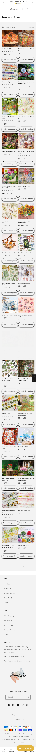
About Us (7, 584)
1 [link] (12, 566)
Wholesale (7, 588)
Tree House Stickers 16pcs (9, 151)
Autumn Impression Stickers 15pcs (26, 49)
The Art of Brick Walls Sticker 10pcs (24, 379)
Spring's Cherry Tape (24, 510)
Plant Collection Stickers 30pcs (8, 284)
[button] (4, 9)
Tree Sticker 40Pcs (7, 49)
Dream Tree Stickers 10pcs (25, 447)
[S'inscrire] (28, 697)
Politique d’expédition (19, 742)
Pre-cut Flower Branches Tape (9, 221)
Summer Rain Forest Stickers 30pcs (24, 221)
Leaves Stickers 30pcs (24, 283)
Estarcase (9, 734)
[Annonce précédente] (4, 2)
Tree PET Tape (6, 413)
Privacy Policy (8, 620)
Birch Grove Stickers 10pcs (9, 253)
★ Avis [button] (34, 378)
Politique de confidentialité (11, 739)
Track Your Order (9, 598)
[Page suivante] (23, 566)
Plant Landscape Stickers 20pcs (9, 349)
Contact (6, 603)
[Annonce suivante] (32, 2)
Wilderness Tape (6, 82)
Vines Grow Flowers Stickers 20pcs (26, 117)
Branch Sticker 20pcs (24, 186)
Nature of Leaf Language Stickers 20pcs (25, 414)
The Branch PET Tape (8, 545)
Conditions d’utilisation (27, 739)
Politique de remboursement (21, 736)
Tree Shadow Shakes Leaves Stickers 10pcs (26, 82)
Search (6, 634)
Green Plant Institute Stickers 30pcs (7, 379)
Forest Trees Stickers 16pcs (9, 315)
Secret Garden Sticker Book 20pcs (26, 152)
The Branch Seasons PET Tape (9, 511)
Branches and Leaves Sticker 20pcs (10, 447)
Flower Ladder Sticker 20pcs (26, 349)
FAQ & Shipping (9, 616)
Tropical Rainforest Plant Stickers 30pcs (9, 187)
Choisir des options (9, 59)
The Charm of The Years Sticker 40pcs (8, 479)
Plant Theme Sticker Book (25, 253)
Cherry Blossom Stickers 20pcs (25, 315)
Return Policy (8, 625)
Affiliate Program (9, 593)
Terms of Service (9, 630)
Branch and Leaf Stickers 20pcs (9, 117)
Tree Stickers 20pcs (23, 545)
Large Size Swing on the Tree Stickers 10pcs (26, 479)
